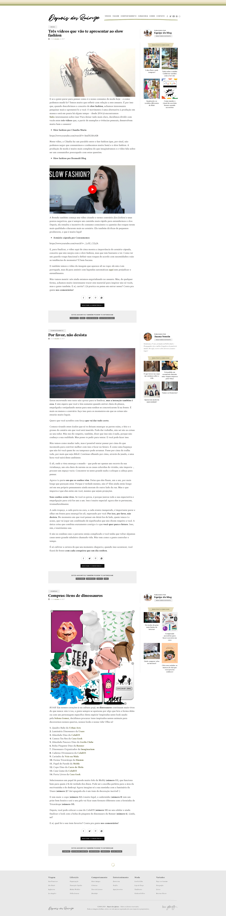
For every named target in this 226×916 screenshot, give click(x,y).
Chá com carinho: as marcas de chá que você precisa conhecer (169, 668)
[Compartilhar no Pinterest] (136, 46)
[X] (170, 16)
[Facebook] (167, 16)
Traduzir (179, 16)
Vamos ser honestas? (170, 393)
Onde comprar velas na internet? (151, 662)
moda (53, 27)
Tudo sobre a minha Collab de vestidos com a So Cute (169, 73)
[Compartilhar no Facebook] (129, 46)
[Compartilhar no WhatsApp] (101, 299)
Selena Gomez (61, 718)
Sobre (152, 16)
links (52, 117)
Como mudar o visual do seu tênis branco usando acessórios (170, 104)
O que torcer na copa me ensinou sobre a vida (152, 376)
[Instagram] (177, 16)
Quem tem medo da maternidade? (151, 401)
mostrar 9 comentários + (92, 566)
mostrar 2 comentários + (92, 838)
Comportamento (129, 16)
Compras (54, 591)
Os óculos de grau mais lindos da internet (152, 627)
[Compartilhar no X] (132, 46)
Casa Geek (75, 774)
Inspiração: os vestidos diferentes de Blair (152, 103)
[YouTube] (174, 16)
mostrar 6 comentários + (92, 305)
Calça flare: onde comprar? (151, 71)
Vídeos (108, 16)
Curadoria (143, 16)
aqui (111, 269)
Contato (160, 16)
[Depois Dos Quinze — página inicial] (74, 16)
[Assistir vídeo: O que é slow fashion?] (92, 189)
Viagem (116, 16)
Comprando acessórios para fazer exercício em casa (170, 637)
